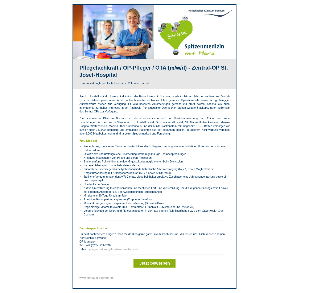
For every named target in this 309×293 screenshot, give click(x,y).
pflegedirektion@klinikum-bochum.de (113, 249)
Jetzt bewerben (154, 263)
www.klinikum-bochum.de (96, 277)
